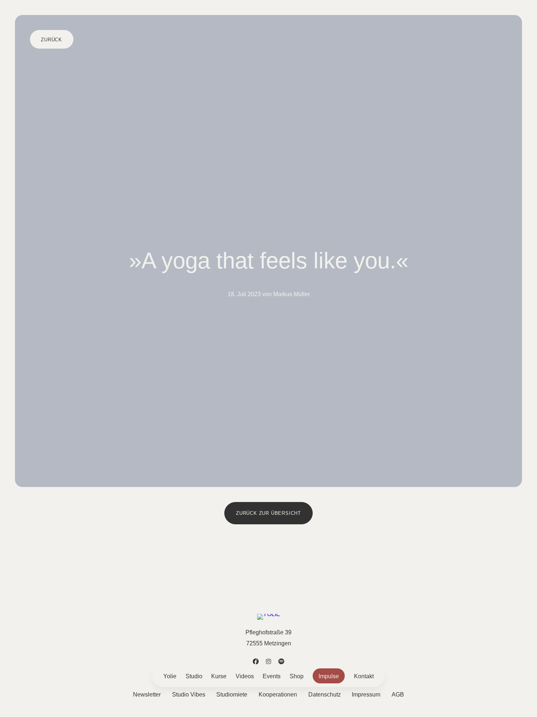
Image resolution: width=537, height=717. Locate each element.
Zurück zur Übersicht (268, 513)
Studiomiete (231, 694)
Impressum (366, 694)
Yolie (169, 676)
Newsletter (147, 694)
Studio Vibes (188, 694)
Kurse (218, 676)
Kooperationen (278, 694)
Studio (194, 676)
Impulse (329, 676)
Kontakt (364, 676)
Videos (245, 676)
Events (272, 676)
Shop (297, 676)
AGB (398, 694)
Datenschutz (324, 694)
